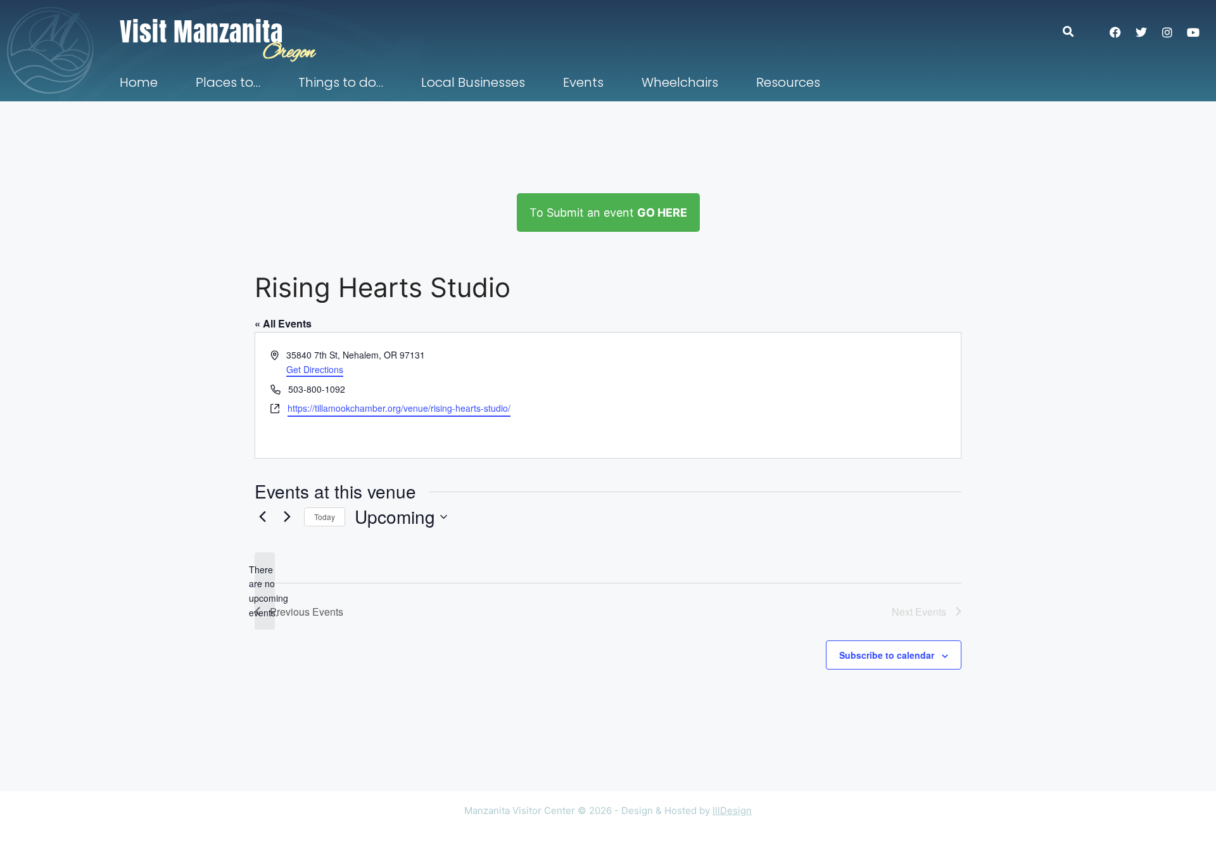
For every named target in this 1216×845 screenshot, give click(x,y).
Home (139, 82)
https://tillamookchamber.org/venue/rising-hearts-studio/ (399, 408)
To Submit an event (608, 212)
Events (583, 82)
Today (324, 516)
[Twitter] (1141, 32)
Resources (788, 82)
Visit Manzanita (201, 32)
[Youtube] (1193, 32)
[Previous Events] (262, 516)
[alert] (265, 591)
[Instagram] (1167, 32)
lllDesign (732, 810)
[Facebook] (1115, 32)
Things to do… (340, 82)
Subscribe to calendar (886, 655)
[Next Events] (286, 516)
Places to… (228, 82)
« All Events (283, 323)
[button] (1074, 31)
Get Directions (314, 369)
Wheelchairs (680, 82)
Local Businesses (473, 82)
